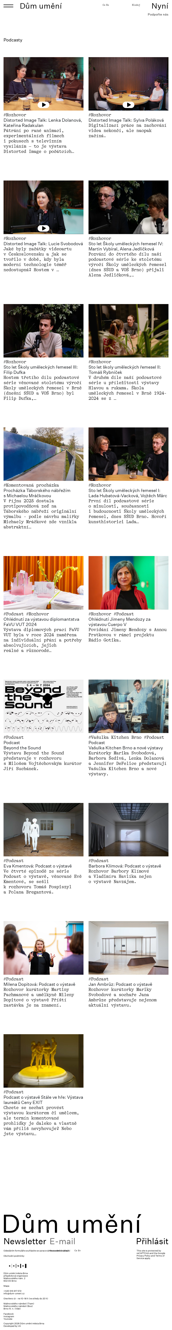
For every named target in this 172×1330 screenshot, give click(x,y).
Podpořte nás (158, 14)
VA (19, 1326)
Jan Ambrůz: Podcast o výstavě (120, 984)
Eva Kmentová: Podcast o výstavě (38, 866)
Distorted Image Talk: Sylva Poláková (126, 120)
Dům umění (41, 5)
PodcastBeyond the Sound (22, 745)
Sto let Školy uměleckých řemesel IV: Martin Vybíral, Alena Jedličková (126, 246)
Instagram (9, 1316)
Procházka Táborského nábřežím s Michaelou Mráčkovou (37, 493)
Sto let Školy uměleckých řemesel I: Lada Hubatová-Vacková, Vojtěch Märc (128, 493)
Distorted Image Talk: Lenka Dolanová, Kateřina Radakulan (43, 122)
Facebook (9, 1313)
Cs (104, 5)
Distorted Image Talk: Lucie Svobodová (43, 243)
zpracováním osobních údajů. (54, 1250)
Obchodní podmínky (14, 1255)
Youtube (8, 1319)
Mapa (6, 1285)
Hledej (136, 5)
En (107, 5)
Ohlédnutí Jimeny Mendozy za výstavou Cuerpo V (119, 622)
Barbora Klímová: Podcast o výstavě (125, 866)
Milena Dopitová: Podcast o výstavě (39, 984)
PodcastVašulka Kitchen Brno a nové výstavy (126, 745)
